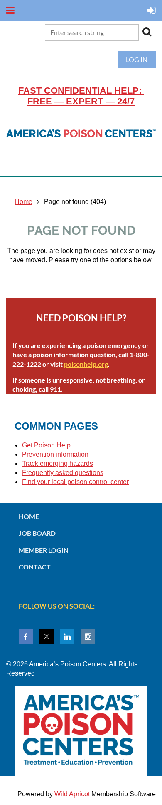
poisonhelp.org (86, 364)
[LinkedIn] (67, 636)
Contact (35, 567)
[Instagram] (88, 636)
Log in (136, 59)
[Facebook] (26, 636)
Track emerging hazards (57, 463)
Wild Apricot (72, 794)
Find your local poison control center (75, 481)
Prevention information (55, 454)
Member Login (44, 550)
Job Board (37, 533)
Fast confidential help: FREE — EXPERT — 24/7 (81, 96)
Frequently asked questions (62, 472)
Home (23, 201)
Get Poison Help (46, 445)
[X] (46, 636)
